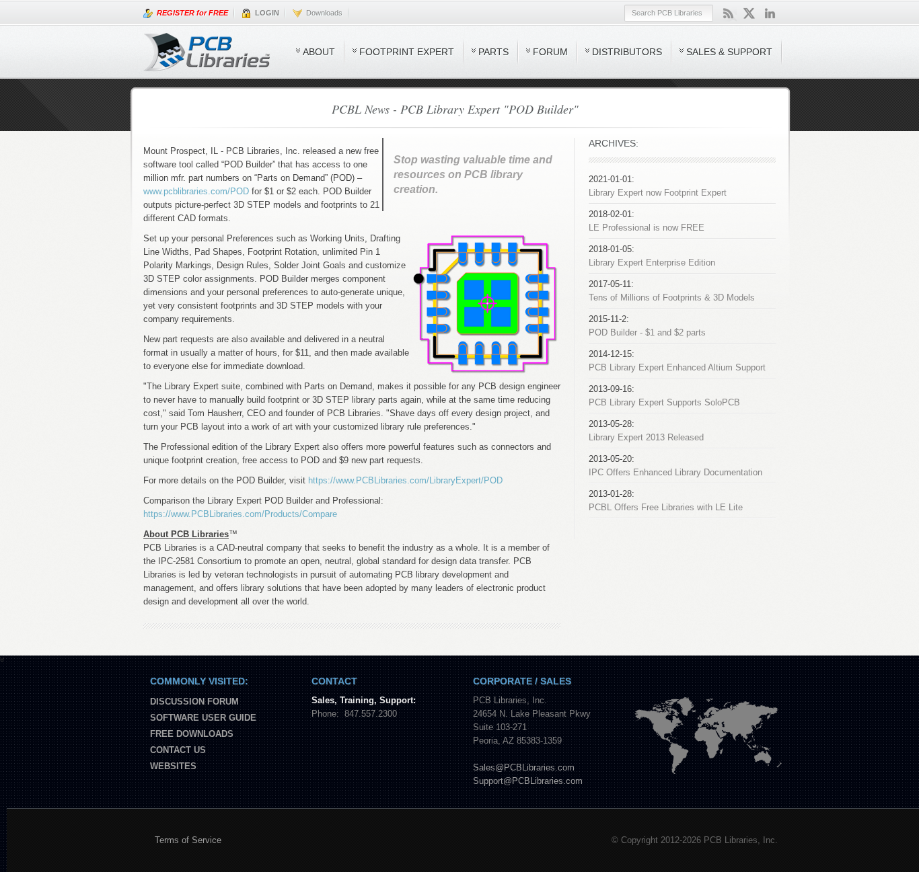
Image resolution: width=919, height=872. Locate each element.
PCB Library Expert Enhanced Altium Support (677, 367)
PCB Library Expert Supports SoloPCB (664, 402)
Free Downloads (191, 734)
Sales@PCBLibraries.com (524, 767)
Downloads (322, 13)
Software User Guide (203, 718)
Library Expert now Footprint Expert (658, 193)
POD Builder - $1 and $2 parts (647, 332)
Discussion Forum (194, 702)
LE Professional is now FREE (646, 228)
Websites (173, 766)
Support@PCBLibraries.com (528, 781)
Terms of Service (188, 840)
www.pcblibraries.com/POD (196, 191)
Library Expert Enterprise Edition (652, 262)
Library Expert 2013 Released (646, 437)
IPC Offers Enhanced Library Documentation (675, 472)
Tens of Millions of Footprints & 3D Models (672, 297)
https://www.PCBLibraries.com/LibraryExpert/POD (405, 480)
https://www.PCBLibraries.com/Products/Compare (240, 514)
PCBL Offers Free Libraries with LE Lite (666, 507)
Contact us (178, 750)
